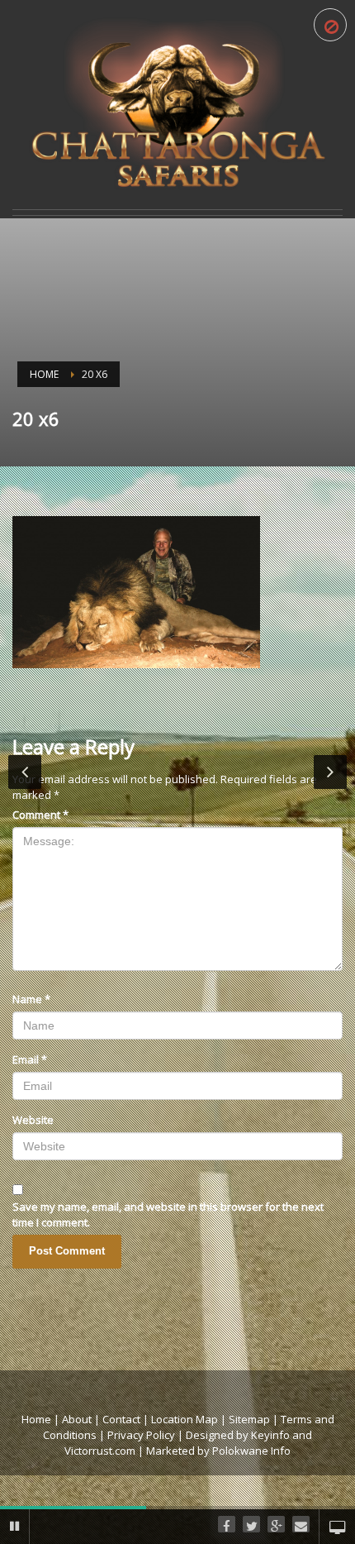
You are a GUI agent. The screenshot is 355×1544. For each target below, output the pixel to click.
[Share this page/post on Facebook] (226, 1526)
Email (29, 1059)
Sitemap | (255, 1419)
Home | (41, 1419)
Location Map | (190, 1419)
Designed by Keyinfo (238, 1434)
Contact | (126, 1419)
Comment (40, 814)
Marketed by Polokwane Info (218, 1450)
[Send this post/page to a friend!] (301, 1526)
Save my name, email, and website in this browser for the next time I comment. (168, 1214)
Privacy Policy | (146, 1434)
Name (31, 999)
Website (33, 1119)
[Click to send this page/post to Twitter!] (251, 1526)
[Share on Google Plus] (276, 1526)
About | (81, 1419)
